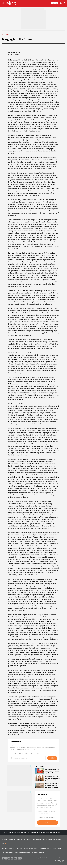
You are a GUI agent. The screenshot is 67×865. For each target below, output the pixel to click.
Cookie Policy (33, 848)
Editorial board (50, 839)
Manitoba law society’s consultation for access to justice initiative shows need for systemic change (52, 771)
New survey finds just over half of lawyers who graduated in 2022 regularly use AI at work (52, 778)
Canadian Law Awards (53, 832)
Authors (29, 839)
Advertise (5, 848)
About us (11, 848)
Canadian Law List (23, 832)
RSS (3, 843)
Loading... (54, 3)
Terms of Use (57, 848)
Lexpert (4, 832)
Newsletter (12, 839)
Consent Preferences (45, 848)
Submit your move (39, 852)
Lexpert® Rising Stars (37, 832)
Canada (7, 35)
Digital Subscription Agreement (24, 852)
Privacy (26, 848)
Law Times (12, 832)
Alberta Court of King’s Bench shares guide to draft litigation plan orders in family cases (52, 785)
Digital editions (21, 839)
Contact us (19, 848)
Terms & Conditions (7, 852)
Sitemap (58, 839)
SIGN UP (52, 758)
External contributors (39, 839)
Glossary (4, 839)
